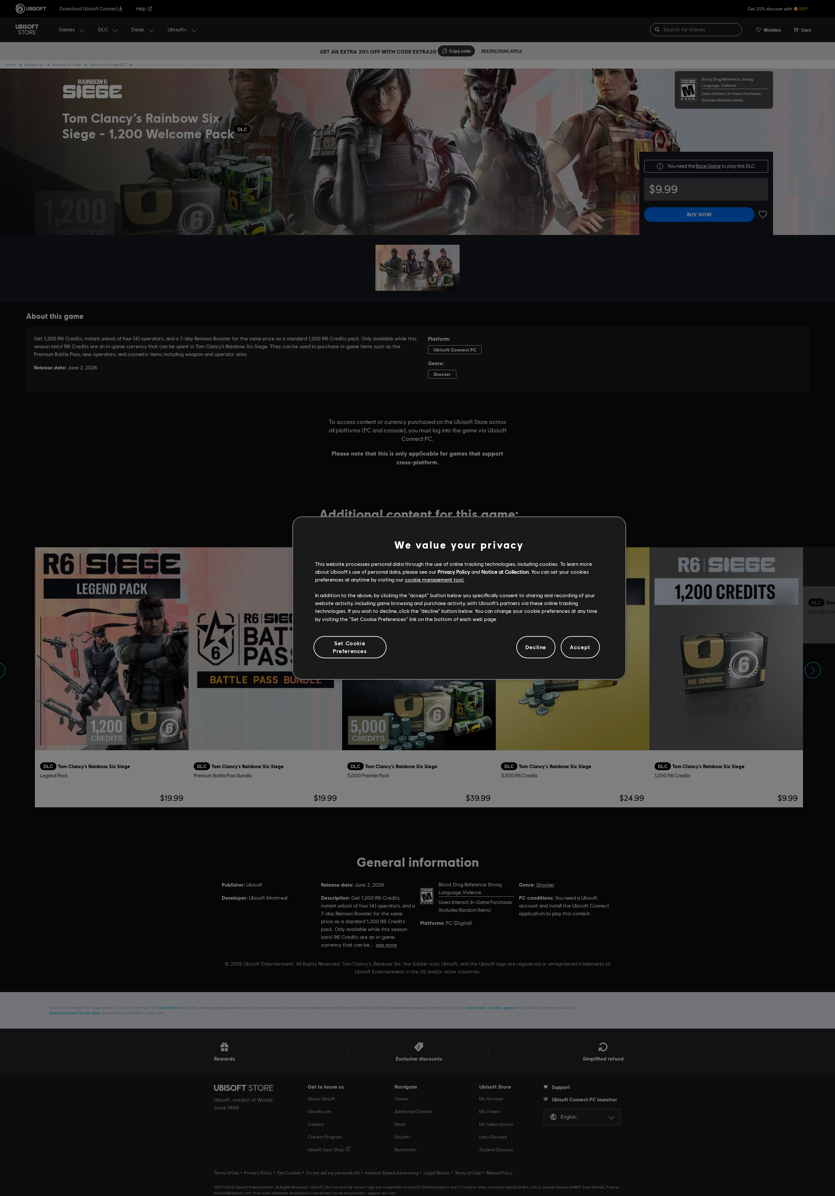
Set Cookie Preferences (350, 647)
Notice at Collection (505, 571)
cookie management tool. (434, 579)
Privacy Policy (454, 571)
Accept (580, 647)
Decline (535, 647)
